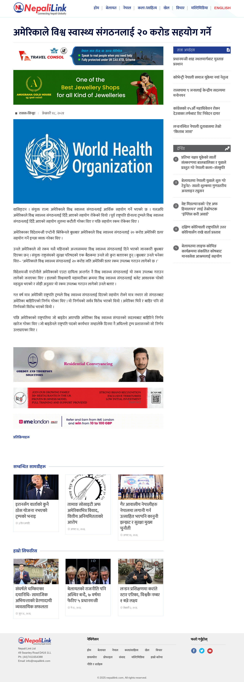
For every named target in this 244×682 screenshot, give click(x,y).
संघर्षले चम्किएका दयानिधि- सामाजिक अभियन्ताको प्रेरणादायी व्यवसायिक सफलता (33, 598)
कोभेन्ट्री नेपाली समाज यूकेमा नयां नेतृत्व (200, 77)
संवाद (122, 657)
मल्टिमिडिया (199, 8)
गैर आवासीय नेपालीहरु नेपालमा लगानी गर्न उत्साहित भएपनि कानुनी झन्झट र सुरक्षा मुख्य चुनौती (139, 516)
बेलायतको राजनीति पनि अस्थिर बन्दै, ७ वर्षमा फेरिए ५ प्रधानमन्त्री (86, 595)
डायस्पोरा (92, 657)
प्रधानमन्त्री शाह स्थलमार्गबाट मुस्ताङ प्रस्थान (198, 61)
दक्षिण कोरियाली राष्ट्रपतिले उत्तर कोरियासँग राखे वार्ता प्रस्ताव (204, 230)
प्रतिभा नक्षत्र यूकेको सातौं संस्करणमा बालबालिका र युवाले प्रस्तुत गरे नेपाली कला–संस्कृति (203, 162)
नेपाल (127, 8)
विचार (180, 8)
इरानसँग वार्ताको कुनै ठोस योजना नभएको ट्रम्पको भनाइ (32, 510)
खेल (166, 8)
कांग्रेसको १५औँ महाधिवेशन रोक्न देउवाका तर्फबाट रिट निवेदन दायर (196, 111)
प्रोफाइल (107, 657)
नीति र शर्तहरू (95, 664)
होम (96, 8)
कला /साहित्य (147, 8)
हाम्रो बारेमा (157, 657)
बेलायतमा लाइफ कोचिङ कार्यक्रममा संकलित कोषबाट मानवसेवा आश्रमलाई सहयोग (202, 251)
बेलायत (111, 8)
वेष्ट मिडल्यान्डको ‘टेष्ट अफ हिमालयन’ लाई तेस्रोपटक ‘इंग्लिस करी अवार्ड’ (199, 209)
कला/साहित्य (131, 650)
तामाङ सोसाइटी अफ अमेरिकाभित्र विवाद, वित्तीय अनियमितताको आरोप (85, 513)
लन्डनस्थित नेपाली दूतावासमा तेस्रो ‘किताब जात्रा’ (197, 129)
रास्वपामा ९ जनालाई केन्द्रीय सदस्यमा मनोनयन (199, 93)
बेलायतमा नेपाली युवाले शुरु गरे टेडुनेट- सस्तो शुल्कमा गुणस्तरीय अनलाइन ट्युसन (203, 185)
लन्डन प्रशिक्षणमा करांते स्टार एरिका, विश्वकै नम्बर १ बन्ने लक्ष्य (140, 595)
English (222, 8)
